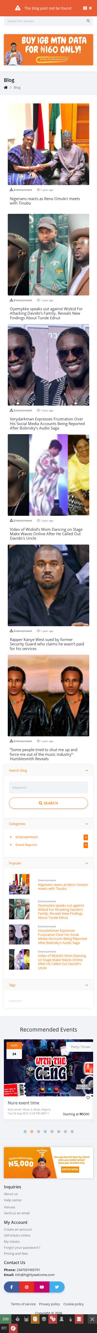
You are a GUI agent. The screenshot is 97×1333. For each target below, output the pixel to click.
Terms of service (23, 1304)
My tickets (12, 1241)
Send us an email (17, 1213)
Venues (9, 1207)
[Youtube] (42, 1287)
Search (50, 803)
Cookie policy (73, 1304)
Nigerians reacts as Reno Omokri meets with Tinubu (63, 886)
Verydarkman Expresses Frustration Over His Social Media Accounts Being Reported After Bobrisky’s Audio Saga (62, 936)
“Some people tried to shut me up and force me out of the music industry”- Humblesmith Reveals (43, 752)
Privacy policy (49, 1304)
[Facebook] (11, 1287)
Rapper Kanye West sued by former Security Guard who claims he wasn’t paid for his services (47, 641)
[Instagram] (27, 1287)
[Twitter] (57, 1287)
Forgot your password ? (22, 1247)
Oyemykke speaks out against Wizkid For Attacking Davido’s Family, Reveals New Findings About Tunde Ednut (61, 911)
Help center (13, 1200)
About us (11, 1193)
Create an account (18, 1229)
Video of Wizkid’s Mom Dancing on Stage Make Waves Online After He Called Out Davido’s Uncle (62, 961)
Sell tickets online (17, 1235)
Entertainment (26, 837)
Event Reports (26, 844)
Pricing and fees (16, 1253)
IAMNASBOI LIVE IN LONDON (35, 1103)
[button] (25, 1131)
